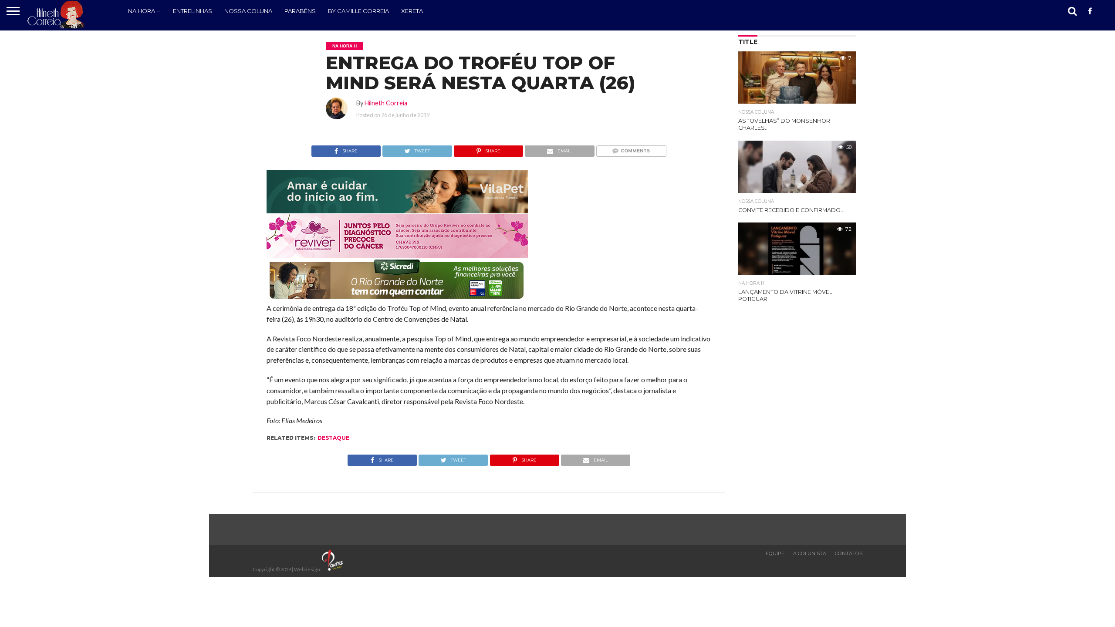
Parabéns (300, 10)
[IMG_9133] (397, 210)
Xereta (412, 10)
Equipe (775, 553)
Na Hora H (144, 10)
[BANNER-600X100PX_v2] (397, 255)
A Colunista (809, 553)
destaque (333, 438)
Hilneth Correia (386, 103)
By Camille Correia (358, 10)
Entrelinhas (192, 10)
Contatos (848, 553)
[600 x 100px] (397, 299)
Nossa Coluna (248, 10)
